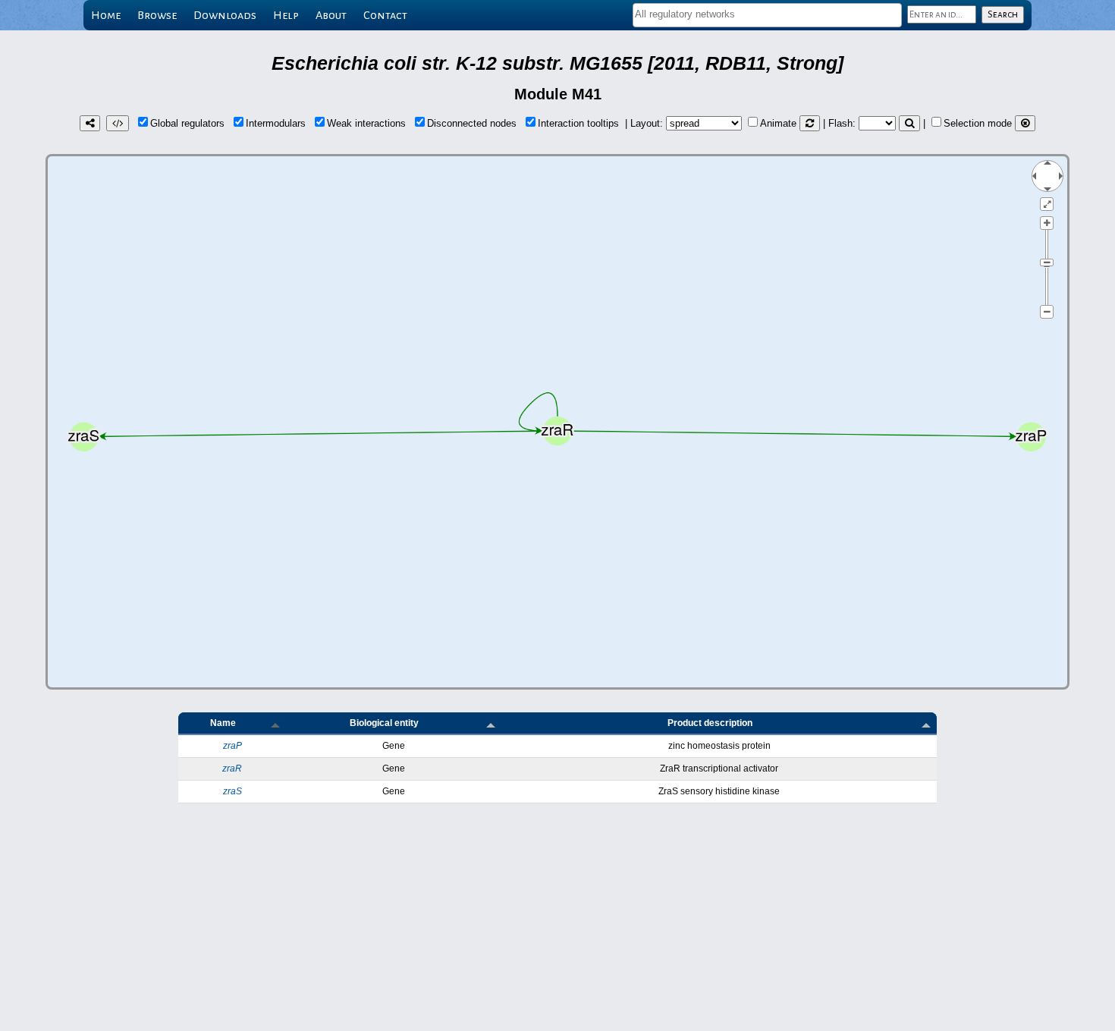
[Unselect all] (1025, 123)
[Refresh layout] (809, 123)
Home (106, 15)
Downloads (224, 15)
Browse (157, 15)
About (331, 15)
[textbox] (767, 14)
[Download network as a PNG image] (90, 123)
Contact (385, 15)
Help (286, 15)
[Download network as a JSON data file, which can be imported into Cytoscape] (117, 123)
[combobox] (767, 15)
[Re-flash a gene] (909, 123)
